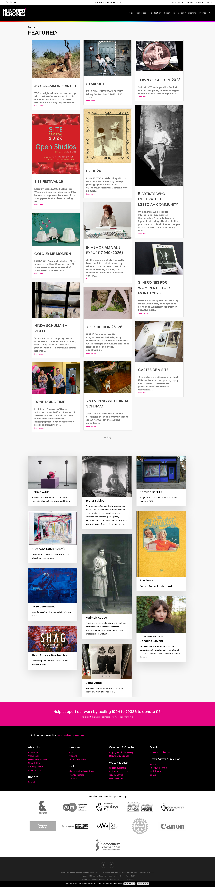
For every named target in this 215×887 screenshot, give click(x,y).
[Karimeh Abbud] (107, 725)
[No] (212, 884)
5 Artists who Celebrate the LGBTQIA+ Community (158, 199)
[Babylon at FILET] (161, 619)
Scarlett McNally (155, 476)
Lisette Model (47, 504)
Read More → (39, 106)
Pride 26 (93, 170)
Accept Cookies (129, 883)
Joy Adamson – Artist (55, 85)
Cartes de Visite (153, 369)
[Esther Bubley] (107, 631)
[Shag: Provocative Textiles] (52, 786)
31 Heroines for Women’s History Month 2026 (154, 288)
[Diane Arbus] (107, 809)
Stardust (95, 83)
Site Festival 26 (48, 181)
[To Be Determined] (52, 733)
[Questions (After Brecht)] (52, 676)
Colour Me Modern (52, 253)
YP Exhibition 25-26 (104, 326)
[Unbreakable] (52, 619)
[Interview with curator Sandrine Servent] (161, 768)
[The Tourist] (161, 690)
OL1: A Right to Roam (105, 509)
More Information (143, 883)
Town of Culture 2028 (159, 79)
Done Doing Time (49, 401)
